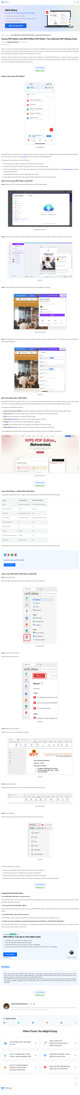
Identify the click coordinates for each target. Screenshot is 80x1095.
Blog (7, 35)
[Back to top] (76, 1083)
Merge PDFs (15, 419)
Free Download (17, 26)
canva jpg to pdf (67, 169)
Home (2, 35)
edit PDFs (25, 156)
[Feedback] (76, 1078)
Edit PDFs (15, 427)
